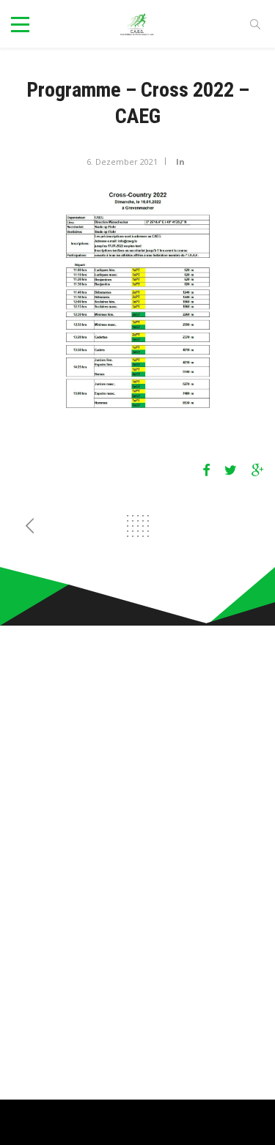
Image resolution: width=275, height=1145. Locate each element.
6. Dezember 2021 (122, 161)
